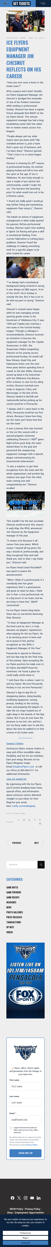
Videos (9, 932)
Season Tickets (14, 743)
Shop (10, 1212)
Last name (14, 1096)
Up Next (10, 927)
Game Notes (12, 887)
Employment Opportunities (29, 1212)
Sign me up (26, 1153)
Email (12, 1113)
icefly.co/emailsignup (23, 806)
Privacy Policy (32, 1145)
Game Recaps (12, 897)
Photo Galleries (14, 912)
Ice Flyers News (16, 813)
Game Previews (13, 892)
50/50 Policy (16, 1209)
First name (14, 1080)
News (23, 38)
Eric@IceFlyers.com (23, 766)
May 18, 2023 (36, 38)
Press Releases (14, 917)
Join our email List (16, 779)
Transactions (13, 922)
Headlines (13, 38)
